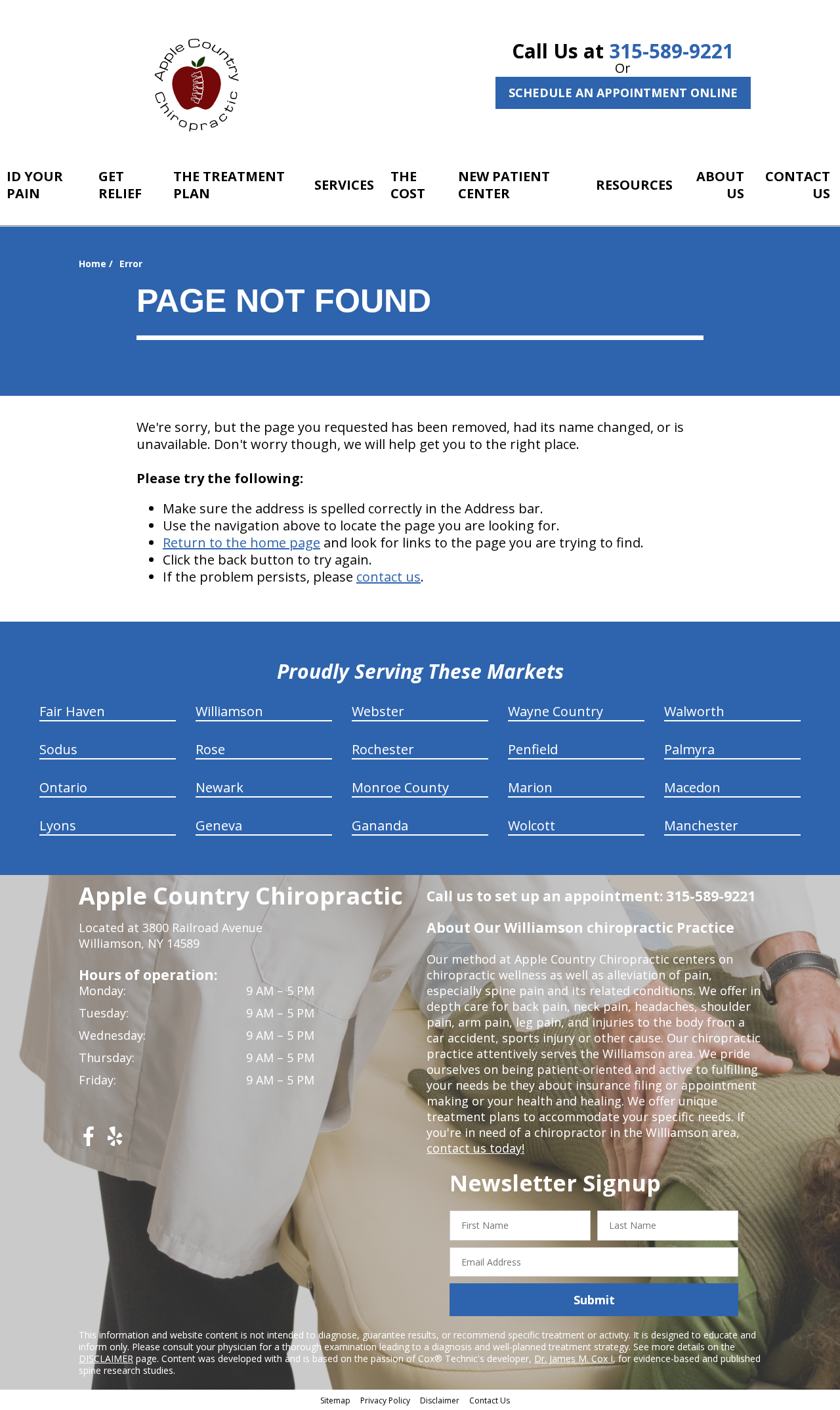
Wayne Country (555, 711)
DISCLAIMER (106, 1358)
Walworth (694, 711)
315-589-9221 (671, 50)
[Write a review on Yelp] (115, 1141)
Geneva (219, 825)
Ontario (63, 787)
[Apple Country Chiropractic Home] (202, 82)
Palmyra (689, 749)
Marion (530, 787)
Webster (378, 711)
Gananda (380, 825)
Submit (594, 1300)
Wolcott (531, 825)
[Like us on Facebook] (88, 1141)
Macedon (692, 787)
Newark (219, 787)
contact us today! (475, 1148)
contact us (388, 577)
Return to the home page (241, 542)
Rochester (383, 749)
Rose (210, 749)
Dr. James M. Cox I (573, 1358)
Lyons (57, 825)
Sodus (58, 749)
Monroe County (400, 787)
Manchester (701, 825)
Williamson (229, 711)
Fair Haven (72, 711)
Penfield (533, 749)
